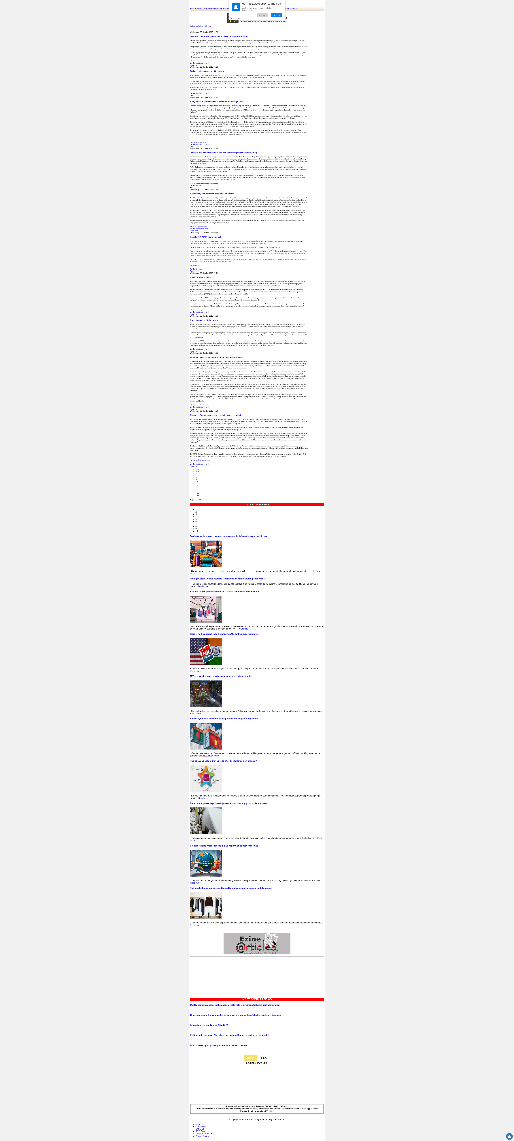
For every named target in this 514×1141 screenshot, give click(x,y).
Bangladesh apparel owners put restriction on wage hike (216, 101)
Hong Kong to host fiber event (204, 320)
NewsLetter (285, 9)
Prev (197, 472)
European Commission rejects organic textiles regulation (216, 415)
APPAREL (206, 9)
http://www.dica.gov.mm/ (198, 61)
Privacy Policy (202, 1136)
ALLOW (276, 15)
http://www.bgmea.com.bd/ (198, 142)
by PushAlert (237, 18)
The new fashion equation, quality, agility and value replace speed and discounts (231, 888)
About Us (199, 1124)
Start (197, 470)
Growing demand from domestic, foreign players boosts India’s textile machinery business (235, 1015)
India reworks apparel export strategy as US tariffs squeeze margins (224, 634)
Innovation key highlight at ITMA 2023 (209, 1025)
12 (197, 486)
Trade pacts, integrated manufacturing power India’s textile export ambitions (228, 536)
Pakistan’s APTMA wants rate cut (205, 237)
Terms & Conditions (204, 1134)
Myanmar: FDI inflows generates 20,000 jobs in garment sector (219, 36)
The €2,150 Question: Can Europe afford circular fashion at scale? (223, 761)
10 (197, 482)
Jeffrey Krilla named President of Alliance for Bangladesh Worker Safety (223, 152)
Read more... (195, 65)
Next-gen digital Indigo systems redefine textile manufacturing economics (227, 579)
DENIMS (213, 9)
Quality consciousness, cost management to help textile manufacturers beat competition (235, 1005)
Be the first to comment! (199, 63)
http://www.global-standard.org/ (200, 460)
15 (197, 492)
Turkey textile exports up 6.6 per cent (207, 71)
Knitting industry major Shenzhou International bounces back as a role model (229, 1035)
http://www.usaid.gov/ (197, 310)
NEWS (192, 9)
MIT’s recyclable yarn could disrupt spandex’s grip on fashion (221, 676)
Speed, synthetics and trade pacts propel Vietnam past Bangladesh (224, 719)
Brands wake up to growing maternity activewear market (218, 1045)
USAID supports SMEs (200, 277)
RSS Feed (200, 1131)
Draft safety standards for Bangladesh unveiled (212, 194)
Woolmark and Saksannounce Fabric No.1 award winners (216, 357)
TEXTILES (199, 9)
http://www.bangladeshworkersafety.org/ (204, 183)
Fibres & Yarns (223, 9)
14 (197, 490)
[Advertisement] (257, 976)
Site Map (199, 1129)
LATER (262, 15)
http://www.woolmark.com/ (198, 405)
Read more (202, 586)
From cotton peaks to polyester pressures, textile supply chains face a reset (228, 803)
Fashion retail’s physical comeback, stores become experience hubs (224, 591)
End (197, 496)
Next (197, 494)
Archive (295, 9)
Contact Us (200, 1126)
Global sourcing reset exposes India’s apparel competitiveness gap (224, 846)
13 (197, 488)
